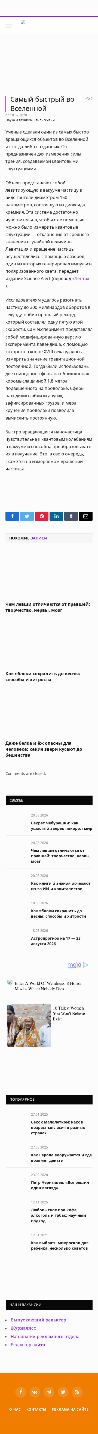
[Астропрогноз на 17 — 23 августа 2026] (16, 936)
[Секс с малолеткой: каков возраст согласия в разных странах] (16, 1120)
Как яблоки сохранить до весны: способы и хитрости (42, 676)
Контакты (36, 1409)
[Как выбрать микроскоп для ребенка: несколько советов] (16, 1241)
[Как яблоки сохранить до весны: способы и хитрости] (49, 643)
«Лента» (80, 278)
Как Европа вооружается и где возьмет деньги (61, 1157)
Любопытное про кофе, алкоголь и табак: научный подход (58, 1215)
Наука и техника (18, 120)
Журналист (23, 1328)
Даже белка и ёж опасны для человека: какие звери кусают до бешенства (43, 749)
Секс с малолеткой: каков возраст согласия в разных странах (58, 1127)
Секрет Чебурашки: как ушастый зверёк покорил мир (61, 825)
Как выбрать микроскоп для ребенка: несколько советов (59, 1245)
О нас (15, 1409)
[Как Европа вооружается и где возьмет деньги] (16, 1153)
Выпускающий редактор (38, 1320)
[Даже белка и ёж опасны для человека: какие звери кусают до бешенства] (49, 713)
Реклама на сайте (70, 1409)
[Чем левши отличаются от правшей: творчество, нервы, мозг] (49, 574)
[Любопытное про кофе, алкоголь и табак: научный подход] (16, 1208)
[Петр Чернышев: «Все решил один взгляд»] (16, 1181)
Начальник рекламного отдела (45, 1336)
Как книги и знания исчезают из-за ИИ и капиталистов (61, 886)
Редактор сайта (28, 1344)
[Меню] (9, 26)
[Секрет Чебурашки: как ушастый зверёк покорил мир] (16, 821)
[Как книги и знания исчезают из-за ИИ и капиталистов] (16, 881)
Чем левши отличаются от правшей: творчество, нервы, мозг (47, 607)
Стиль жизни (44, 120)
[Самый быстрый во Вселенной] (49, 67)
